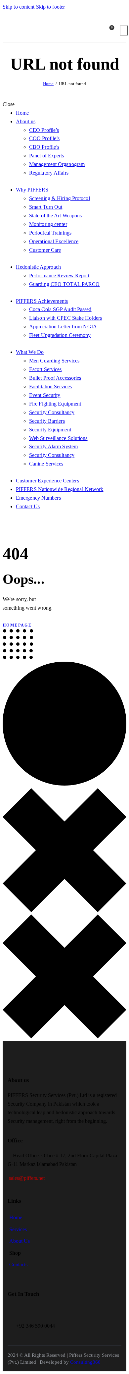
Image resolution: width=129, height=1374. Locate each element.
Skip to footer (50, 7)
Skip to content (19, 7)
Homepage (17, 625)
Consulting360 (85, 1362)
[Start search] (124, 30)
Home (48, 83)
